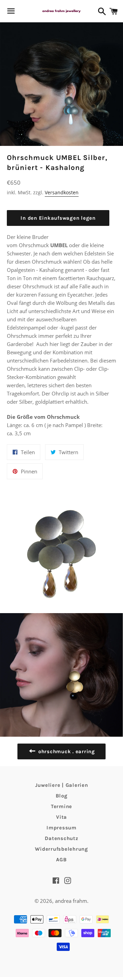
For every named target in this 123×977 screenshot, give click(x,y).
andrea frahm (71, 900)
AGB (61, 860)
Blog (62, 796)
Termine (61, 806)
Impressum (61, 828)
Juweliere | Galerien (61, 785)
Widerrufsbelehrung (61, 849)
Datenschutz (61, 838)
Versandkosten (62, 192)
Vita (61, 817)
